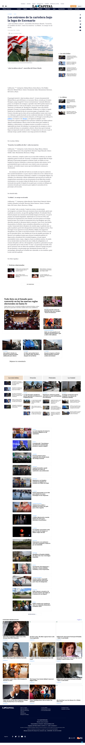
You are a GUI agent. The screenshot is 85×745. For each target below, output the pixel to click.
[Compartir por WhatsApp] (80, 21)
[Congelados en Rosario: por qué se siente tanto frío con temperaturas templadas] (68, 57)
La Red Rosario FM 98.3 (46, 709)
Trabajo (33, 3)
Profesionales (40, 3)
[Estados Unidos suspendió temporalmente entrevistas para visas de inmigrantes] (32, 581)
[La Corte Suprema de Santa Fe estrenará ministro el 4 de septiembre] (32, 433)
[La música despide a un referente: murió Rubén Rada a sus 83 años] (42, 276)
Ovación (32, 8)
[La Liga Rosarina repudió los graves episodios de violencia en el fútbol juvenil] (33, 390)
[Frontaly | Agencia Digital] (79, 738)
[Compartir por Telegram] (80, 24)
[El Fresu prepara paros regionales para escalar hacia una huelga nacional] (32, 458)
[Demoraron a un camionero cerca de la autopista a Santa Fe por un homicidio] (32, 544)
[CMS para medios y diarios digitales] (72, 738)
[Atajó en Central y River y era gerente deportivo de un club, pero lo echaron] (68, 75)
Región (25, 8)
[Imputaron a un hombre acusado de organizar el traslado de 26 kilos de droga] (52, 414)
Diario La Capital (23, 707)
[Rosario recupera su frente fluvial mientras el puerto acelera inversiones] (52, 349)
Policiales (47, 8)
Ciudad (19, 8)
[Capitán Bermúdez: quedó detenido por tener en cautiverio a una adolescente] (52, 402)
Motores (29, 3)
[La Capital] (42, 6)
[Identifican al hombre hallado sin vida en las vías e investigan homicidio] (32, 556)
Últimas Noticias (7, 8)
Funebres (47, 3)
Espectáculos (61, 8)
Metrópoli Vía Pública (24, 714)
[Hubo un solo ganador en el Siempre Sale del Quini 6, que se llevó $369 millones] (52, 328)
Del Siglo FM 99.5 (65, 707)
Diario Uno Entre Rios (24, 710)
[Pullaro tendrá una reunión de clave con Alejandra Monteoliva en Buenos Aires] (32, 606)
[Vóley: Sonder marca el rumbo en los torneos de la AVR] (33, 407)
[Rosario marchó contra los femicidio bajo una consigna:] (52, 305)
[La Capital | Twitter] (15, 736)
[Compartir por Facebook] (80, 15)
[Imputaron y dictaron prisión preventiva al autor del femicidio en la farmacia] (52, 390)
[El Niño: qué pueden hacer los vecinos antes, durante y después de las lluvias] (32, 349)
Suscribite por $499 (73, 6)
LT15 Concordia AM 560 (45, 710)
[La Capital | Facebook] (12, 736)
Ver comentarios (30, 284)
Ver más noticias (31, 614)
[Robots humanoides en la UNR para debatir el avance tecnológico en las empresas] (32, 495)
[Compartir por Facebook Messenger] (80, 27)
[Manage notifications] (82, 742)
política (10, 118)
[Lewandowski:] (32, 445)
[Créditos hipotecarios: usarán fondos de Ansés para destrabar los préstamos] (32, 519)
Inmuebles (23, 3)
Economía (39, 8)
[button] (3, 6)
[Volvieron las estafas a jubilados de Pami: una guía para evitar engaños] (32, 507)
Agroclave (22, 711)
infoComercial (23, 713)
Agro (54, 8)
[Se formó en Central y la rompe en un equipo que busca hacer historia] (68, 63)
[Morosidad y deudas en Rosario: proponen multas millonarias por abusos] (68, 113)
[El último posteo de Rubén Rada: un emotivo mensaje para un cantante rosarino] (18, 270)
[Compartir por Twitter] (80, 18)
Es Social (77, 8)
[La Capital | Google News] (25, 736)
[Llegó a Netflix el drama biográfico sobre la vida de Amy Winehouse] (18, 276)
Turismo (62, 3)
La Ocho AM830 (44, 707)
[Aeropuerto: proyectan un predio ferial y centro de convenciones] (13, 406)
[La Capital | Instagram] (19, 736)
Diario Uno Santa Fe (24, 709)
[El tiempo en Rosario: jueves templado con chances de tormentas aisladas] (68, 101)
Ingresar (79, 6)
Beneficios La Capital (54, 3)
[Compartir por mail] (80, 30)
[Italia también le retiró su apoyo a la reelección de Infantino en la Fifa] (68, 107)
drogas (25, 118)
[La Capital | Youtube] (22, 736)
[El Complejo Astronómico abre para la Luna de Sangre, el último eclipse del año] (32, 532)
